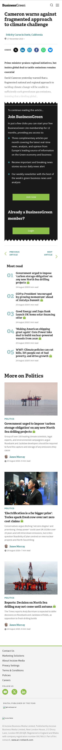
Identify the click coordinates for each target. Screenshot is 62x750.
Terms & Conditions (13, 670)
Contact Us (8, 651)
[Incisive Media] (7, 718)
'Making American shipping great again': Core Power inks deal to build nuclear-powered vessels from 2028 (34, 333)
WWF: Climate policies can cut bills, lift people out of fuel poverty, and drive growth (34, 353)
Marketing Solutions (13, 655)
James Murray (17, 456)
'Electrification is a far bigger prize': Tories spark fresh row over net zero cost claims (29, 517)
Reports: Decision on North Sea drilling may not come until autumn (28, 604)
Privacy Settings (10, 665)
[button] (51, 5)
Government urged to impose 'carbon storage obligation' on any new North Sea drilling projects (34, 277)
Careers (6, 680)
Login (31, 230)
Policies (6, 675)
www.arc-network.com (22, 739)
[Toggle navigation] (56, 5)
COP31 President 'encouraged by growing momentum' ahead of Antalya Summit (34, 297)
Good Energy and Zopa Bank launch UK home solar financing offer (35, 314)
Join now (31, 197)
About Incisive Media (13, 660)
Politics (9, 418)
